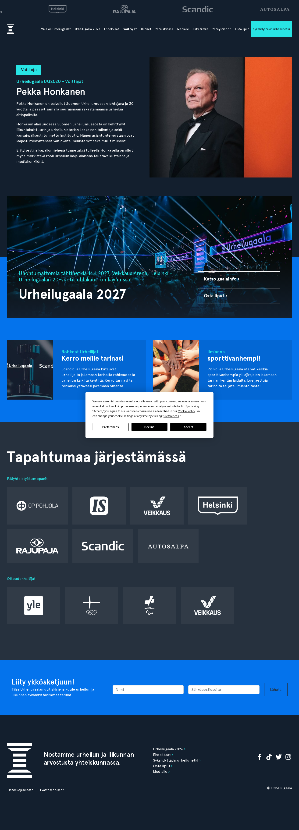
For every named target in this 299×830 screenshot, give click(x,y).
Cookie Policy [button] (186, 411)
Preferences (110, 427)
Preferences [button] (171, 416)
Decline (149, 427)
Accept (188, 427)
